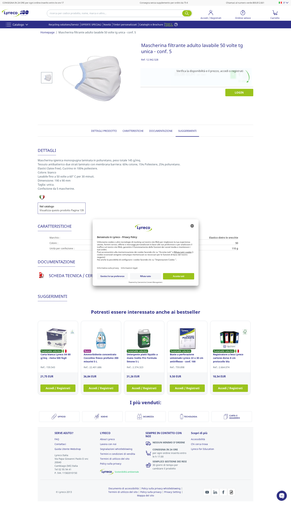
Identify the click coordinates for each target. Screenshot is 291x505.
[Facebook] (224, 492)
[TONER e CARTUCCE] (172, 24)
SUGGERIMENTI (187, 130)
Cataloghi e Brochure (151, 24)
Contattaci (60, 444)
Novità (107, 24)
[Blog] (231, 492)
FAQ (57, 439)
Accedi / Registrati (58, 388)
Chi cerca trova (199, 444)
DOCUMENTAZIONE (160, 130)
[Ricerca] (187, 13)
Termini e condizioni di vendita (117, 453)
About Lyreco (107, 439)
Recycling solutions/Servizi (64, 24)
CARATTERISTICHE (133, 130)
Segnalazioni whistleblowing (116, 449)
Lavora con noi (108, 444)
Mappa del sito (145, 495)
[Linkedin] (216, 492)
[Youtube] (207, 492)
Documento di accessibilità (123, 488)
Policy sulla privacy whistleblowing (161, 488)
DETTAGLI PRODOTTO (104, 130)
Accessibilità (198, 439)
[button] (210, 15)
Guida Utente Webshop (68, 449)
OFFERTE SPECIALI (91, 24)
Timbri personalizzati (125, 24)
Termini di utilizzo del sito (114, 458)
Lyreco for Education (202, 449)
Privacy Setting (172, 492)
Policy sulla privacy (110, 463)
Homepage (47, 32)
